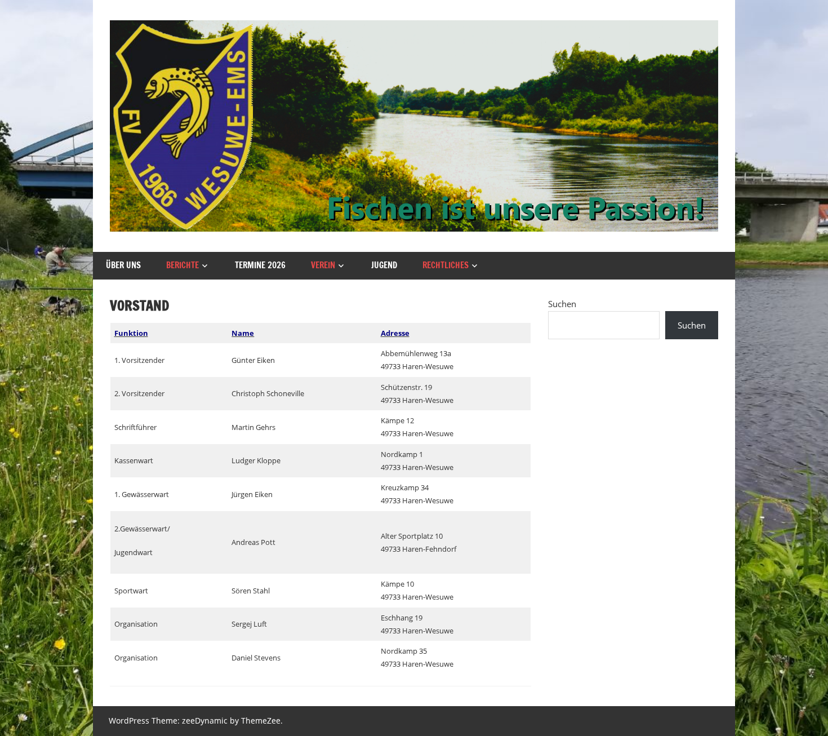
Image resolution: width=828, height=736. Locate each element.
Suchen (562, 303)
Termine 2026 (260, 265)
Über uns (123, 265)
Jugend (384, 265)
